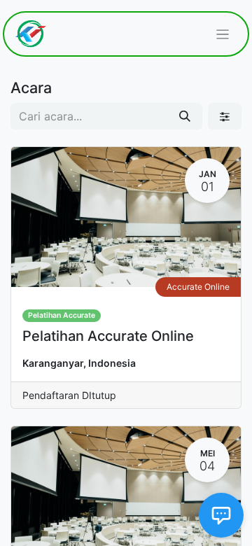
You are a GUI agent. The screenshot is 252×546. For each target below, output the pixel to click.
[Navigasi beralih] (223, 34)
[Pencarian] (184, 116)
